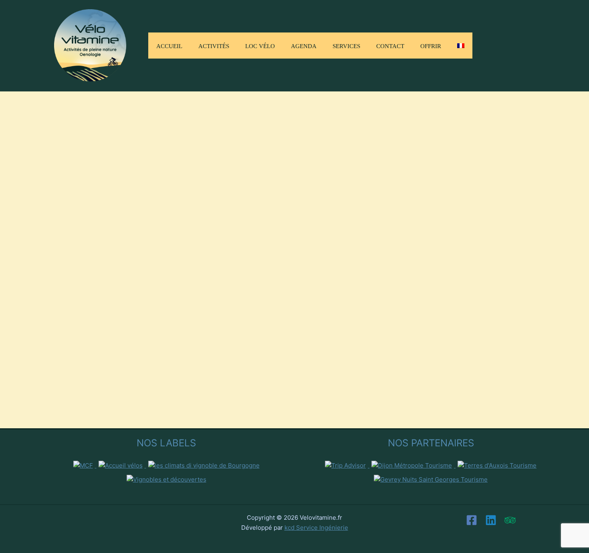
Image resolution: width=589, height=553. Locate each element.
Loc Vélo (260, 45)
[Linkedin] (491, 520)
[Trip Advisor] (510, 520)
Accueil (169, 45)
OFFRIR (430, 45)
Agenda (304, 45)
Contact (390, 45)
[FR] (460, 45)
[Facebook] (471, 520)
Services (346, 45)
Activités (213, 45)
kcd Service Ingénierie (316, 527)
